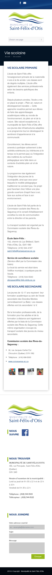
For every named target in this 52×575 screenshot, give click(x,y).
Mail (25, 3)
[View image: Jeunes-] (21, 372)
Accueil (7, 56)
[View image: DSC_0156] (30, 372)
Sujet (11, 532)
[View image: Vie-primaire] (12, 372)
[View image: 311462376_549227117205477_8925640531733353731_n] (40, 372)
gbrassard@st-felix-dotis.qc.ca (21, 280)
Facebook (20, 3)
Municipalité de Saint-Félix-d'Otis (32, 571)
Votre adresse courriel (18, 523)
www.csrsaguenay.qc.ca (18, 361)
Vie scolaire (14, 53)
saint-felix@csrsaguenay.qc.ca (21, 250)
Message (13, 541)
